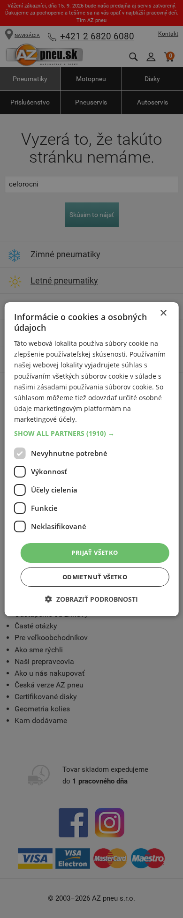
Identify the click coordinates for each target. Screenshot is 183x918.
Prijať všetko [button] (94, 552)
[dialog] (92, 459)
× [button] (163, 312)
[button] (91, 433)
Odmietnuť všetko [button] (94, 577)
